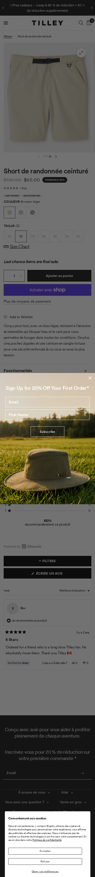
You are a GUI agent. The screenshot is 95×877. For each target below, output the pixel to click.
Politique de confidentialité (47, 840)
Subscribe (47, 431)
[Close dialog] (90, 378)
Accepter (45, 851)
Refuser (45, 861)
